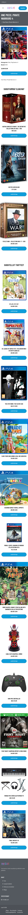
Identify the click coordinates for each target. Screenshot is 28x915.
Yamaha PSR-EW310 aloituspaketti (14, 796)
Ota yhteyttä (13, 910)
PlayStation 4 (14, 62)
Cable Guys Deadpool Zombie (14, 654)
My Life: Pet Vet (14, 304)
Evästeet (20, 910)
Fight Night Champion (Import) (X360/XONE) (14, 751)
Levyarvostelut (8, 884)
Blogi (5, 890)
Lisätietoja (14, 73)
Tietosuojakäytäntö (10, 912)
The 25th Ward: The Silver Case (14, 404)
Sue (5, 881)
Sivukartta (20, 912)
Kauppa (23, 8)
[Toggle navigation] (3, 8)
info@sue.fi (4, 2)
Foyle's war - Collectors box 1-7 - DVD (14, 241)
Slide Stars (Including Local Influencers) (14, 456)
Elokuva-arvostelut (9, 887)
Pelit (9, 62)
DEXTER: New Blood (14, 187)
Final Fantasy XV (14, 840)
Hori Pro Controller (14, 699)
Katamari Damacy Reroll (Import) (14, 508)
